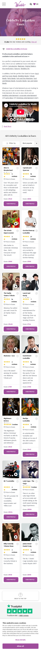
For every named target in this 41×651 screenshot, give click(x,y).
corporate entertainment (28, 95)
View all (34, 42)
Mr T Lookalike (9, 481)
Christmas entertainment (25, 98)
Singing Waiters (30, 66)
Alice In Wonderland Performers (8, 170)
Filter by (12, 143)
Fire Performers (8, 69)
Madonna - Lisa (9, 356)
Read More (7, 126)
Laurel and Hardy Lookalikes (27, 295)
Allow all (20, 646)
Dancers (17, 69)
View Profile (11, 204)
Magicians (21, 66)
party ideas (9, 98)
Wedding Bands (23, 76)
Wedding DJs (25, 69)
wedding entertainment (10, 95)
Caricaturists (12, 66)
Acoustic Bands (21, 81)
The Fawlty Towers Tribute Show (9, 295)
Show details (20, 640)
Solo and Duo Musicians (24, 78)
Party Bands (11, 78)
